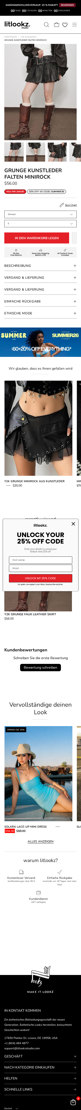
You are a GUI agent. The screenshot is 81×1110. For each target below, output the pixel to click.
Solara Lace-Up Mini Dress (25, 827)
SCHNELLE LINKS (18, 1089)
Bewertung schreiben (40, 667)
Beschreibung (17, 266)
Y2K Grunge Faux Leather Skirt (30, 614)
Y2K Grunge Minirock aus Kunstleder (34, 481)
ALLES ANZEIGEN (41, 841)
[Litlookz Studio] (17, 24)
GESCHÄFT (13, 1056)
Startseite (10, 36)
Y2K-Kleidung (29, 36)
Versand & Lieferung (24, 277)
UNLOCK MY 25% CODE (40, 578)
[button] (46, 25)
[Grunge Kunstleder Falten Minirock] (14, 152)
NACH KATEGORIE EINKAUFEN (29, 1067)
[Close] (73, 524)
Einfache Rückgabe (22, 301)
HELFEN (10, 1078)
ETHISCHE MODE (18, 313)
